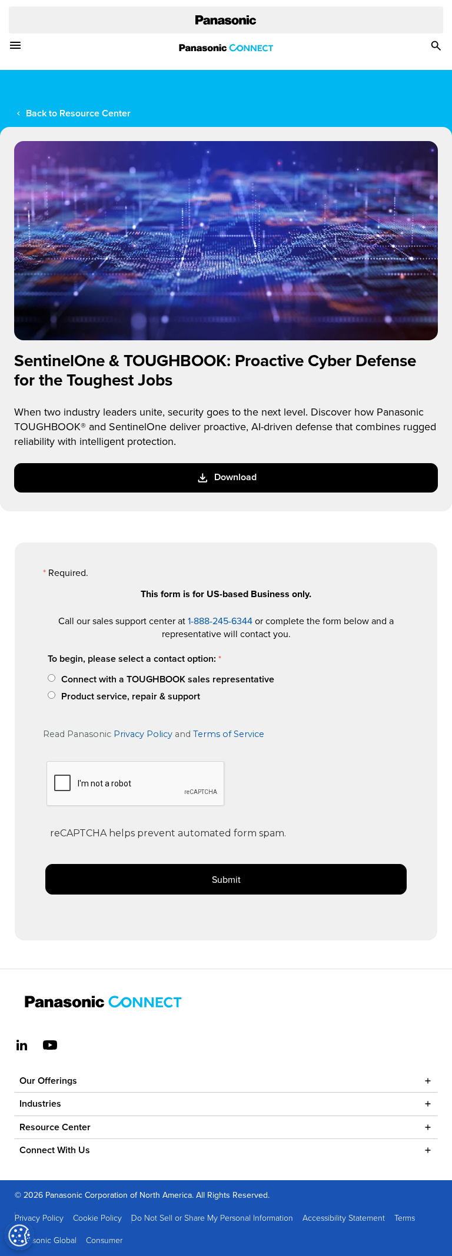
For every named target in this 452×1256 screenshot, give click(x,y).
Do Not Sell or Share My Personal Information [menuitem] (212, 1217)
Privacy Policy (143, 734)
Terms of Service (228, 734)
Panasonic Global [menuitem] (46, 1239)
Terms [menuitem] (404, 1217)
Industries (40, 1103)
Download (235, 477)
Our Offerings (48, 1080)
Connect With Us (54, 1150)
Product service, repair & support (130, 696)
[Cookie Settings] (19, 1235)
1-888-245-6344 (220, 620)
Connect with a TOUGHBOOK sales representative (167, 679)
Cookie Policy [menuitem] (97, 1217)
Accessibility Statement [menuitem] (344, 1217)
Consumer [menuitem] (104, 1239)
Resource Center (55, 1127)
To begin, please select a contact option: (132, 658)
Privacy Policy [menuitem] (39, 1217)
